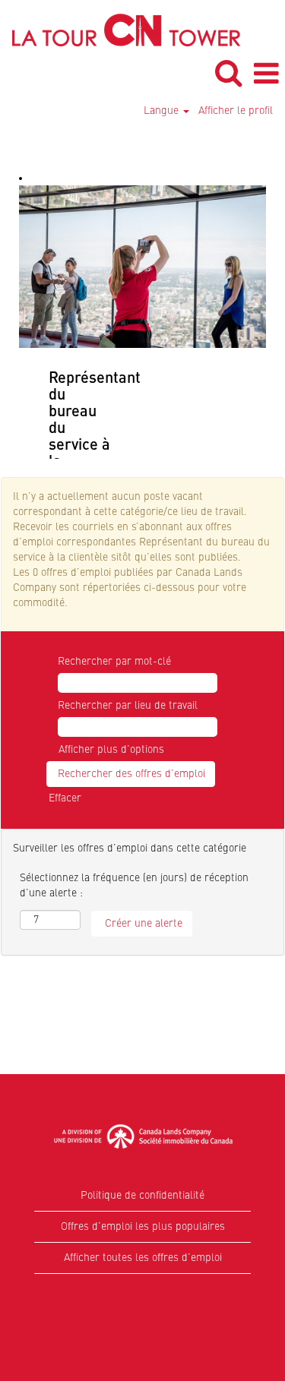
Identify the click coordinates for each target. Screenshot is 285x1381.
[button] (266, 74)
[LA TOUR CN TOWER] (120, 29)
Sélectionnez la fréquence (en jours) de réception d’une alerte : (134, 886)
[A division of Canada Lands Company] (143, 1136)
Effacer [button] (65, 798)
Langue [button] (163, 111)
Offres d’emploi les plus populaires (143, 1226)
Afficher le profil (235, 111)
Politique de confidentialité (142, 1195)
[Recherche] (228, 73)
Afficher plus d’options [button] (111, 749)
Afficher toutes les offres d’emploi (143, 1258)
